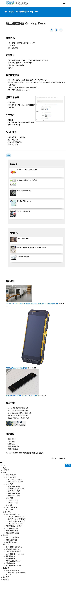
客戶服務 (11, 441)
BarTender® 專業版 (23, 256)
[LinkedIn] (56, 30)
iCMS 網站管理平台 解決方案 (18, 418)
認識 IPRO (12, 439)
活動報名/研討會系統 (23, 211)
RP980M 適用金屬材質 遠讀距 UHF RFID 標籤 (22, 396)
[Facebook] (51, 30)
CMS (8, 155)
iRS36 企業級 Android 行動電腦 (17, 368)
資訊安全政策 (13, 449)
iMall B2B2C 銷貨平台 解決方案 (27, 169)
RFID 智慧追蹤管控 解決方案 (18, 408)
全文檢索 (11, 444)
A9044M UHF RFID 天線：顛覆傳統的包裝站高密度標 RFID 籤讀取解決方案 (32, 303)
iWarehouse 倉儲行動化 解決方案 (20, 413)
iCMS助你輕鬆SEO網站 (24, 190)
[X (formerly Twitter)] (61, 30)
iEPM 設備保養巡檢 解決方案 (18, 410)
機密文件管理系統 (23, 238)
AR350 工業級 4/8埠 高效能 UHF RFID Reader (31, 247)
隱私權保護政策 (13, 446)
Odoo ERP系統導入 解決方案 (18, 415)
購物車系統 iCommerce (24, 201)
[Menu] (64, 3)
